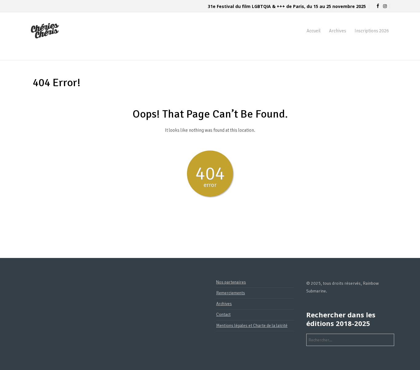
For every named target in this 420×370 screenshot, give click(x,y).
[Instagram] (385, 6)
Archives (337, 31)
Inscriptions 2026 (372, 31)
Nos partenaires (231, 282)
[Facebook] (378, 6)
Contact (223, 314)
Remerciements (230, 293)
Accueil (314, 31)
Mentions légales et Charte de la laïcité (251, 325)
